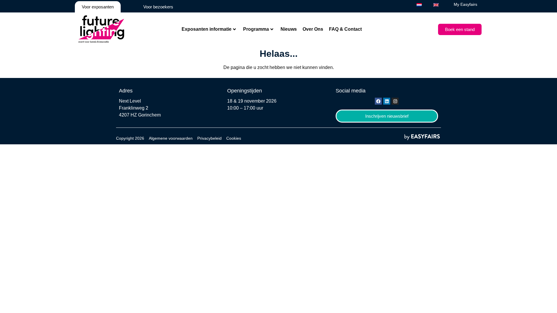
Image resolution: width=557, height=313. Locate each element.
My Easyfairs (465, 4)
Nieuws (289, 29)
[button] (460, 29)
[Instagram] (395, 101)
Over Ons (313, 29)
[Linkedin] (386, 101)
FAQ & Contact (345, 29)
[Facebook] (378, 101)
